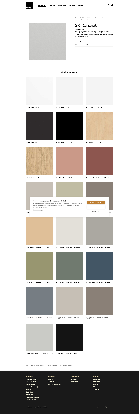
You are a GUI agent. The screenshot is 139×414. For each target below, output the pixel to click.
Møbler (50, 379)
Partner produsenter (54, 384)
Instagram (96, 379)
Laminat (77, 20)
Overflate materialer (100, 18)
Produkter (83, 18)
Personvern (29, 394)
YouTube (96, 389)
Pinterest (96, 387)
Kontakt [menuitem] (80, 5)
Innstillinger (96, 211)
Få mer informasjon (38, 209)
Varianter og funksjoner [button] (81, 41)
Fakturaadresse (31, 400)
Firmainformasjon (31, 379)
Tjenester (51, 382)
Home (76, 18)
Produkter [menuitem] (42, 5)
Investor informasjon (32, 387)
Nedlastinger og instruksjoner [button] (82, 44)
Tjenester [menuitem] (52, 5)
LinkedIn (96, 384)
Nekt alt (96, 207)
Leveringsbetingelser (32, 397)
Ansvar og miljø (31, 382)
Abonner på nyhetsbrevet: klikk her (37, 407)
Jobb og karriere (31, 384)
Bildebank (74, 379)
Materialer (90, 18)
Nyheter (28, 389)
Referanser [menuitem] (62, 5)
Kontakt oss (29, 392)
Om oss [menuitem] (72, 5)
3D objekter (74, 382)
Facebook (96, 382)
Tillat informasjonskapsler (96, 202)
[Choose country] (112, 5)
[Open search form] (108, 5)
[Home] (29, 5)
